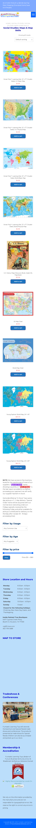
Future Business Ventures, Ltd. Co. (21, 824)
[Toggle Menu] (33, 14)
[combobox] (24, 39)
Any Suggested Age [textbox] (10, 541)
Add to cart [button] (18, 87)
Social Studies (18, 23)
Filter (6, 557)
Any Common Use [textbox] (10, 528)
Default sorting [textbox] (21, 39)
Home (8, 23)
